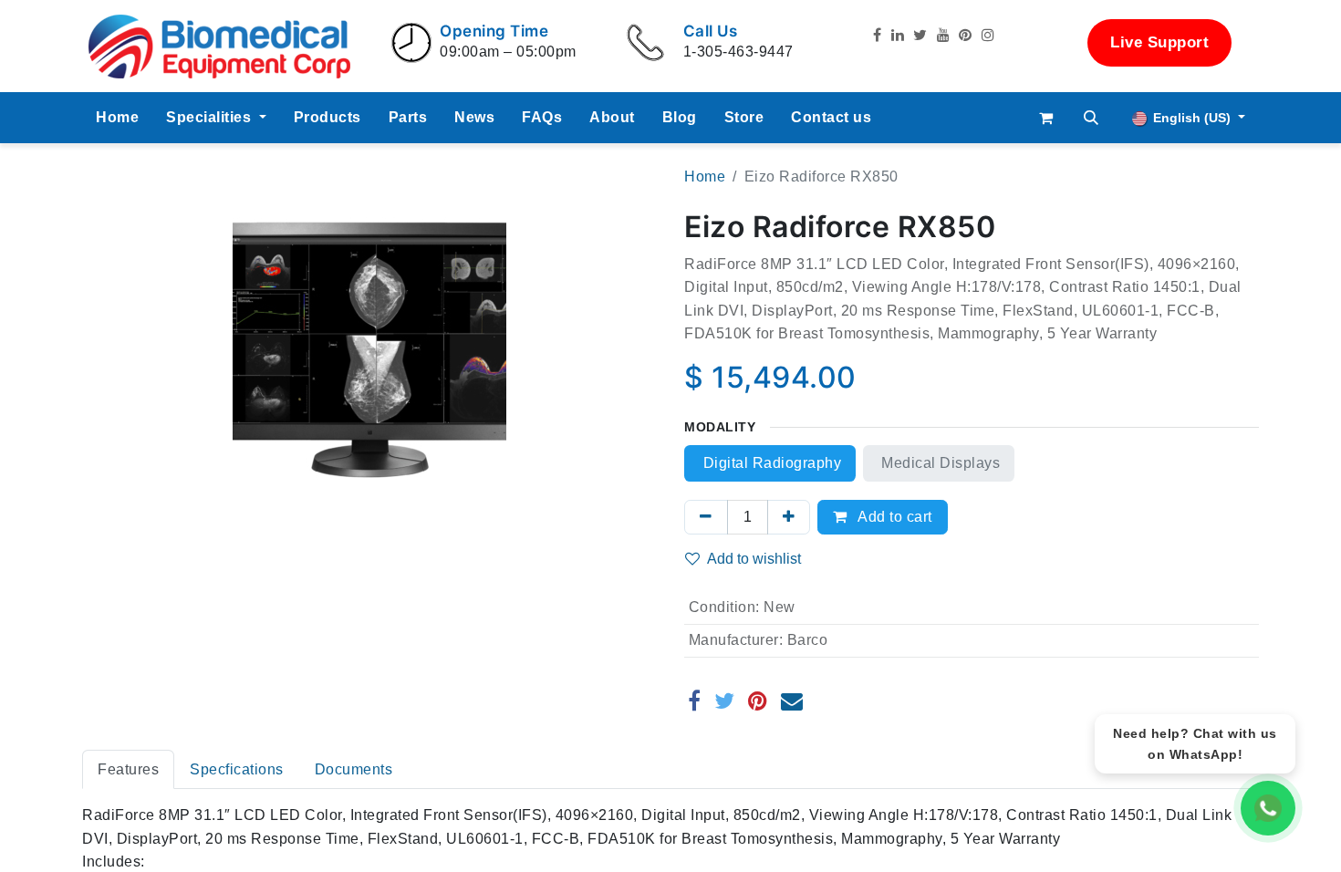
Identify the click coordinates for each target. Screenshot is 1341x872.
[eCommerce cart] (1046, 118)
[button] (1092, 118)
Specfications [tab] (237, 769)
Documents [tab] (354, 769)
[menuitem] (117, 117)
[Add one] (789, 517)
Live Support (1159, 42)
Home (704, 176)
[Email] (792, 700)
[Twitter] (724, 700)
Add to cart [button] (893, 516)
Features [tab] (128, 769)
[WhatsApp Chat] (1268, 808)
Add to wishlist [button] (754, 558)
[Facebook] (695, 700)
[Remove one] (706, 517)
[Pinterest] (758, 700)
